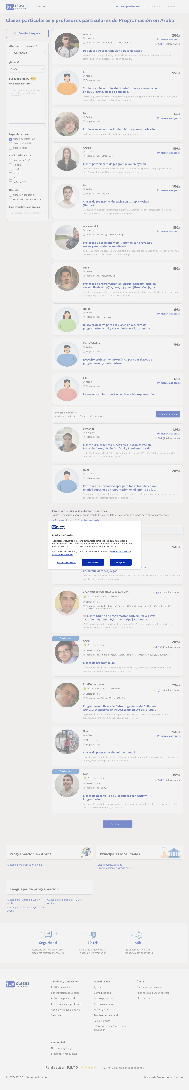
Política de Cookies (120, 551)
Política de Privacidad (62, 554)
